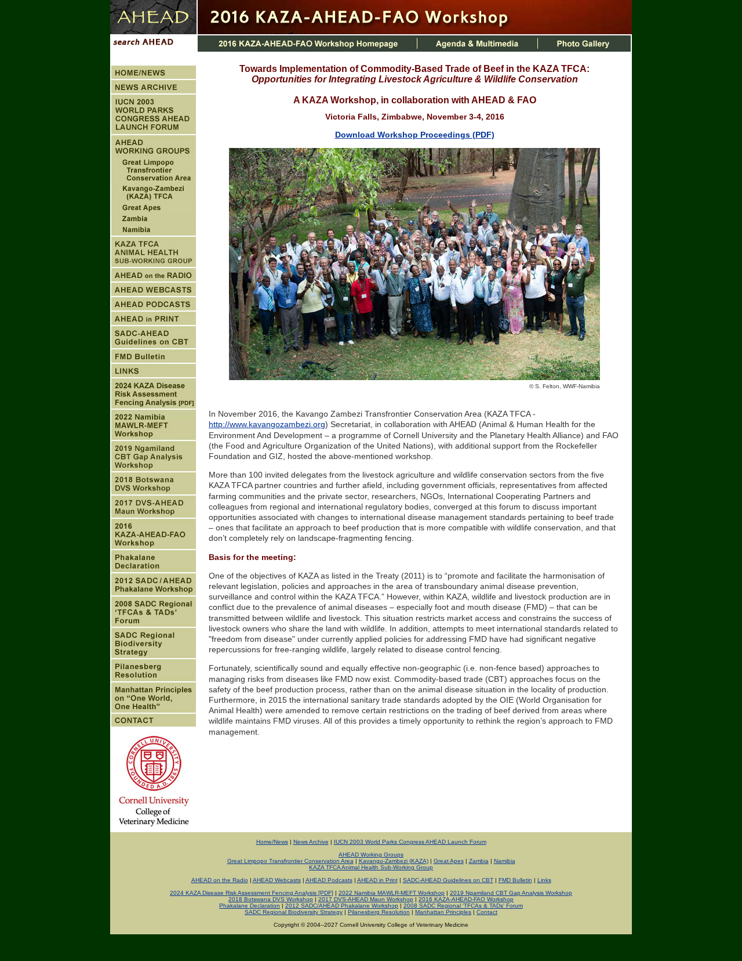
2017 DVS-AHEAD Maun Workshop (365, 899)
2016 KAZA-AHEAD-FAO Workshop (466, 899)
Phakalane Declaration (249, 905)
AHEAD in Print (377, 880)
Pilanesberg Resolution (379, 912)
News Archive (311, 842)
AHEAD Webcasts (277, 880)
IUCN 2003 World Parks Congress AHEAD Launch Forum (410, 842)
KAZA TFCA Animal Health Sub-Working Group (371, 867)
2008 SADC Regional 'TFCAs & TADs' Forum (463, 905)
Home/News (272, 842)
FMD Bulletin (515, 880)
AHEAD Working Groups (371, 854)
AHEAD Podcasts (328, 880)
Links (544, 880)
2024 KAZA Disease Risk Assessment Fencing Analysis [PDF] (251, 893)
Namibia (504, 861)
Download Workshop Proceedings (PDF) (414, 134)
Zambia (479, 861)
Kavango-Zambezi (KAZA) (393, 861)
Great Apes (449, 861)
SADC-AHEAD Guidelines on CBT (448, 880)
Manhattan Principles (443, 912)
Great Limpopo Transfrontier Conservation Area (290, 861)
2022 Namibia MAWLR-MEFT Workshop (392, 893)
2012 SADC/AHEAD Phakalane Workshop (341, 905)
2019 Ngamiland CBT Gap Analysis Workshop (511, 893)
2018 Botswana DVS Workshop (270, 899)
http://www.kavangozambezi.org (267, 424)
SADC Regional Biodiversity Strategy (294, 912)
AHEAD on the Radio (219, 880)
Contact (487, 912)
